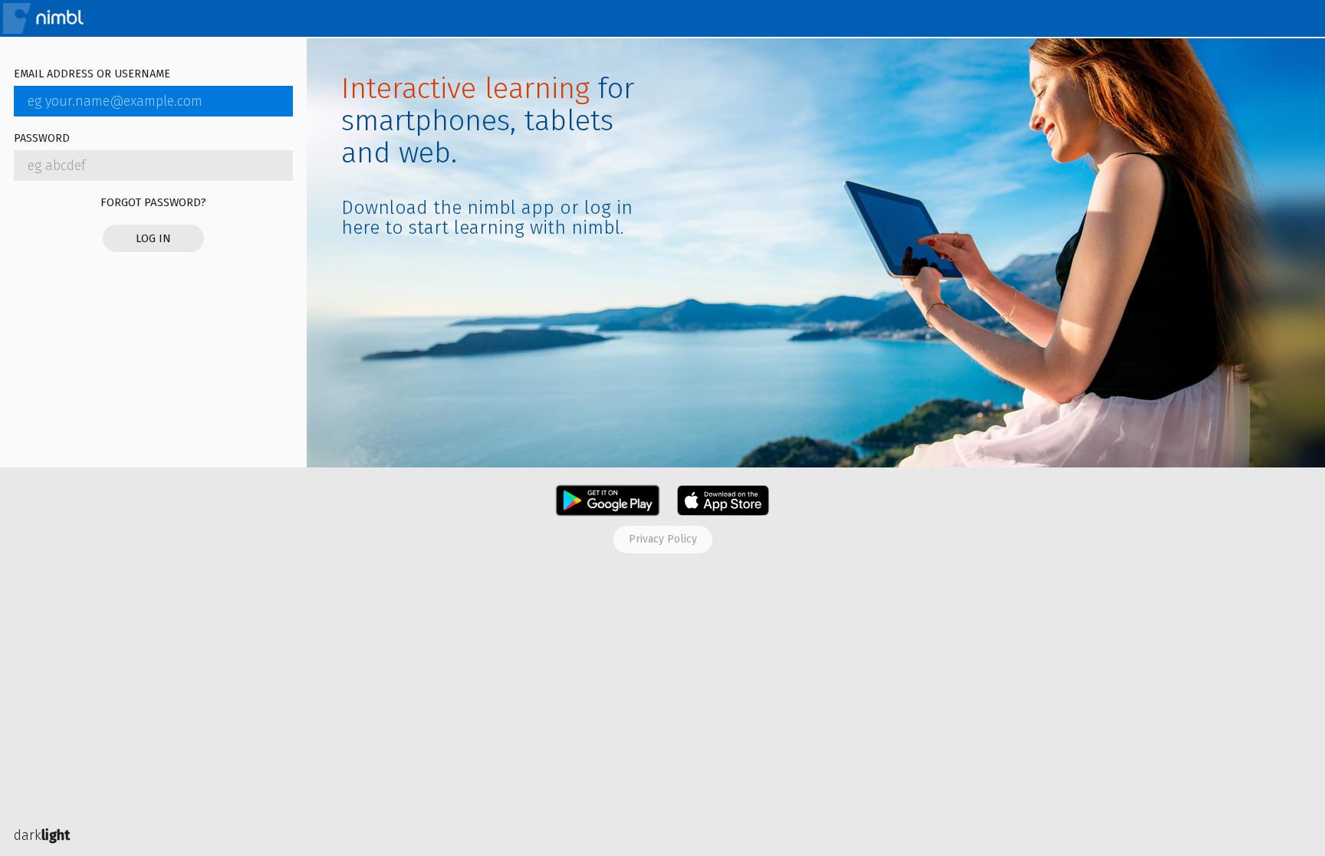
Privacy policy (663, 539)
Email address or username (92, 74)
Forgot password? (153, 202)
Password (42, 139)
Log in (153, 238)
